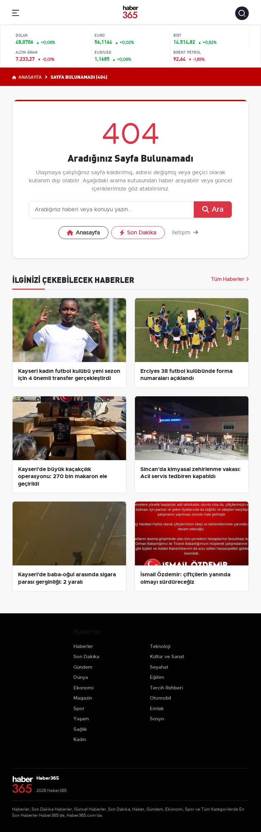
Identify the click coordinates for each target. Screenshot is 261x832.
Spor (79, 708)
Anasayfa (29, 76)
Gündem (82, 667)
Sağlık (80, 729)
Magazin (82, 698)
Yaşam (81, 719)
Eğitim (157, 677)
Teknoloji (160, 646)
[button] (15, 14)
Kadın (79, 739)
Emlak (157, 708)
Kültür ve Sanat (167, 656)
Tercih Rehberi (166, 688)
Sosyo (157, 719)
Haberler (83, 646)
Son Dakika (141, 232)
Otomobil (160, 698)
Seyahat (159, 667)
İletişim (182, 232)
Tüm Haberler (227, 279)
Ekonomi (83, 688)
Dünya (80, 677)
